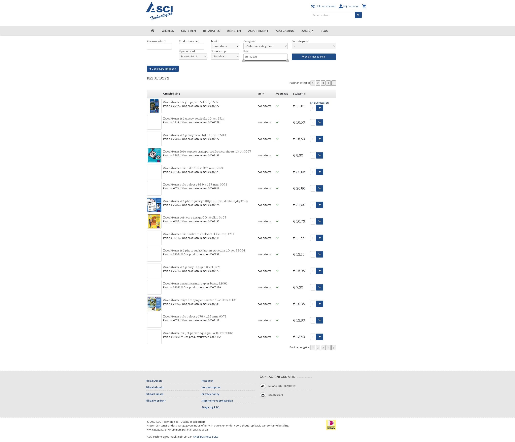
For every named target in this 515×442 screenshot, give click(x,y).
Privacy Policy (210, 394)
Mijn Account (351, 6)
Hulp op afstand (326, 6)
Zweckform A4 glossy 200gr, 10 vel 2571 (191, 267)
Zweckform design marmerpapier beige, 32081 (195, 283)
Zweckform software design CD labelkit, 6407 (194, 217)
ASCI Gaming (285, 31)
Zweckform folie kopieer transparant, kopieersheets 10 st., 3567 (207, 151)
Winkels (168, 31)
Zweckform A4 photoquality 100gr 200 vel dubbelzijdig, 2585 (205, 201)
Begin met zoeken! (314, 56)
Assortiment (258, 31)
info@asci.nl (275, 395)
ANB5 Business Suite (205, 436)
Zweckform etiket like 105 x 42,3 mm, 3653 (193, 168)
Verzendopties (211, 387)
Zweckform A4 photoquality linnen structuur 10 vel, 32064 (204, 250)
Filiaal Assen (154, 380)
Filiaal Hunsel (154, 394)
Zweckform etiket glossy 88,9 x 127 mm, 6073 (195, 184)
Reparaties (211, 31)
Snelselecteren (319, 102)
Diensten (234, 31)
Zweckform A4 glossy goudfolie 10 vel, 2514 (194, 118)
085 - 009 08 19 (286, 386)
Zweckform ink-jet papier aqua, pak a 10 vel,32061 (198, 333)
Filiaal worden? (156, 400)
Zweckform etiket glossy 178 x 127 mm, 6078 (195, 316)
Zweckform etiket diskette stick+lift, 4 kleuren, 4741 (198, 234)
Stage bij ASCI (210, 407)
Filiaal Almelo (154, 387)
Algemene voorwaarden (217, 400)
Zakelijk (307, 31)
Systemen (188, 31)
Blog (324, 31)
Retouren (207, 380)
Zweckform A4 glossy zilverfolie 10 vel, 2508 (194, 135)
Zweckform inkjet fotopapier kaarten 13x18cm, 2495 (199, 300)
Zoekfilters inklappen (163, 68)
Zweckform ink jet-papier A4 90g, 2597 (190, 102)
